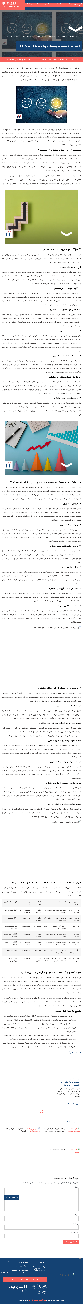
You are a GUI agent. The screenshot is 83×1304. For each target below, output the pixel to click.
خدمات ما (58, 4)
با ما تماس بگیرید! (12, 1197)
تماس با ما (77, 6)
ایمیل (76, 1224)
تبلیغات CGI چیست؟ (57, 1149)
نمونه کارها (48, 4)
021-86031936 (5, 1272)
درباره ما (30, 4)
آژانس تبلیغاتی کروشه (73, 4)
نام (77, 1215)
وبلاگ (38, 4)
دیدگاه (75, 1187)
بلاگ (48, 36)
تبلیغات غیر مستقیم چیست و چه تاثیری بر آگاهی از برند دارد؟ (54, 1131)
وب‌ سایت (75, 1232)
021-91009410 (12, 6)
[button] (5, 1104)
